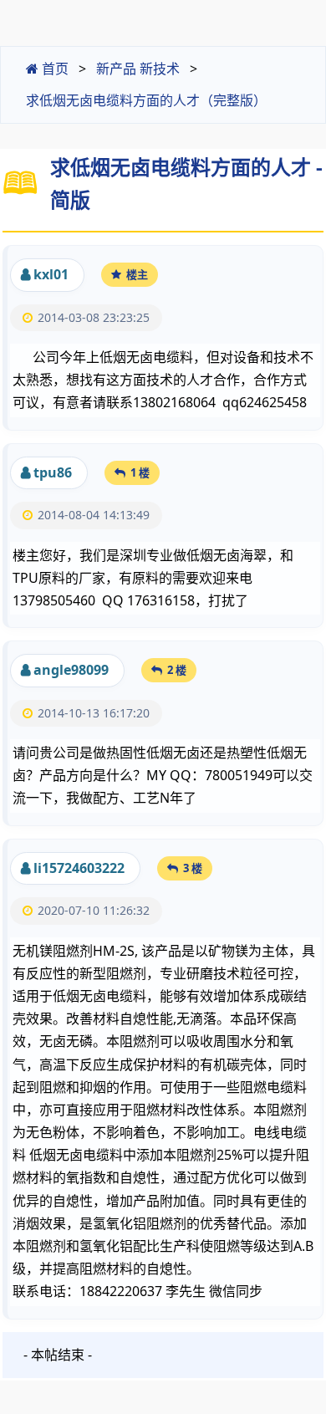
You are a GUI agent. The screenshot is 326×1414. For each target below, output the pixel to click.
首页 (53, 68)
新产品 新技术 (138, 68)
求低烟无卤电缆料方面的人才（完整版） (146, 100)
